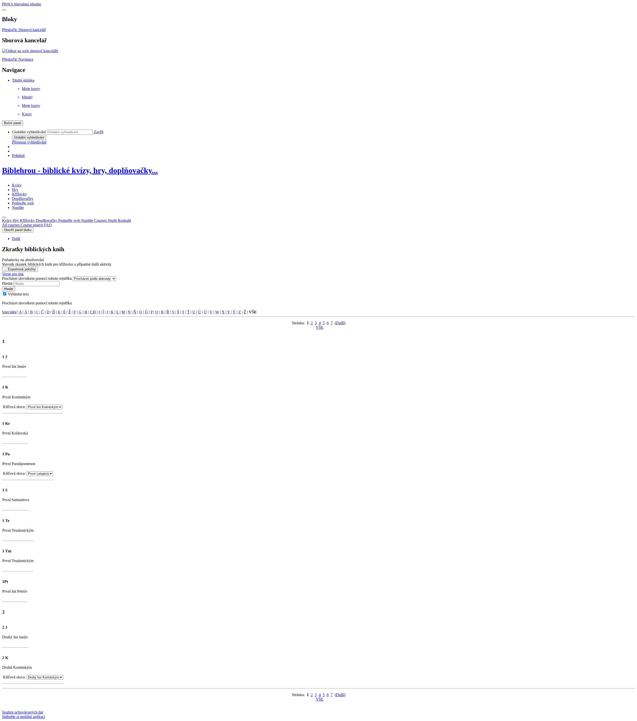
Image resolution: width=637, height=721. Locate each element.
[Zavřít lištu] (4, 217)
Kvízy (17, 185)
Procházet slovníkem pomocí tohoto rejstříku (37, 278)
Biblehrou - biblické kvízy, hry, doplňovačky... (80, 170)
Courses (112, 220)
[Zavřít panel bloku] (4, 10)
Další (340, 323)
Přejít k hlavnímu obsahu (21, 4)
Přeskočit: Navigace (17, 59)
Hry (15, 190)
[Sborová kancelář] (30, 51)
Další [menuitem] (16, 239)
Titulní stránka (23, 80)
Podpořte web (23, 203)
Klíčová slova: (15, 407)
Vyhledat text (18, 294)
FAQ (48, 225)
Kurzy (27, 114)
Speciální (9, 312)
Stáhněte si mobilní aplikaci (23, 717)
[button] (98, 132)
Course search (32, 225)
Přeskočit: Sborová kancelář (24, 30)
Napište (18, 207)
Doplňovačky (22, 198)
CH (93, 312)
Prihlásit (18, 155)
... (20, 269)
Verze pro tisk (13, 274)
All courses (11, 225)
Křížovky (19, 194)
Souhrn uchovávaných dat (22, 712)
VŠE (319, 327)
